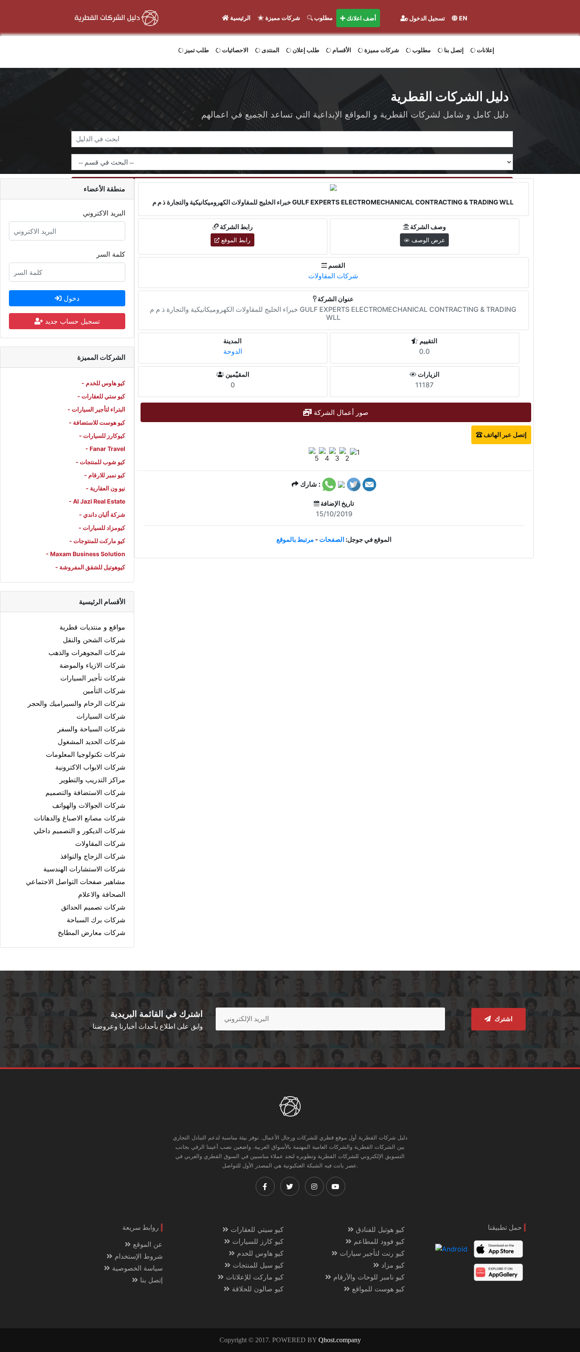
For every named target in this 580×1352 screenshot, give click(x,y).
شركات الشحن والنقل (94, 639)
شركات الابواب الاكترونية (90, 767)
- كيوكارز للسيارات (102, 435)
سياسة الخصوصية (136, 1268)
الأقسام (341, 49)
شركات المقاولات (100, 843)
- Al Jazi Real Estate (97, 501)
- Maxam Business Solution (85, 553)
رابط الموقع (235, 240)
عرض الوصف (427, 240)
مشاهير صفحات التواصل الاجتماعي (75, 881)
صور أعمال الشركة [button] (340, 412)
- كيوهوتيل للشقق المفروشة (90, 567)
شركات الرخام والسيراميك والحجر (76, 703)
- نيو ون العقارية (105, 488)
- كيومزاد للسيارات (102, 527)
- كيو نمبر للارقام (104, 475)
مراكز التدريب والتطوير (92, 779)
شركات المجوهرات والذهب (86, 652)
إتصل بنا (453, 49)
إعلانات (485, 49)
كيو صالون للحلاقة (257, 1289)
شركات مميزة (282, 17)
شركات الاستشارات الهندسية (84, 869)
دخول (70, 298)
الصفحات (331, 539)
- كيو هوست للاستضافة (97, 422)
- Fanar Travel (105, 448)
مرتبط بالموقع (295, 539)
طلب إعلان (305, 49)
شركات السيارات (100, 716)
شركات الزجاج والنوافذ (92, 856)
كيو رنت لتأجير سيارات (371, 1253)
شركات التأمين (104, 690)
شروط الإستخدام (138, 1256)
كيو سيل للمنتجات (257, 1265)
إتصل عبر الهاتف (504, 435)
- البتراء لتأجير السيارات (96, 409)
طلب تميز (196, 49)
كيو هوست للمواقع (377, 1289)
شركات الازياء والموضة (92, 665)
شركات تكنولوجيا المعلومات (85, 754)
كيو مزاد (392, 1265)
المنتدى (269, 49)
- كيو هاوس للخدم (103, 382)
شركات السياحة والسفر (91, 729)
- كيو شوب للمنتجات (100, 461)
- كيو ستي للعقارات (101, 396)
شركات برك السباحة (96, 919)
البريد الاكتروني (104, 213)
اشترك (502, 1019)
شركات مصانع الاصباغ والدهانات (79, 818)
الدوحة (232, 351)
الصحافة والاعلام (101, 894)
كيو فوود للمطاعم (378, 1241)
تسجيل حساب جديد (71, 321)
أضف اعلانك (360, 18)
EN (462, 18)
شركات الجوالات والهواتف (88, 805)
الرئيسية (240, 17)
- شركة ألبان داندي (102, 514)
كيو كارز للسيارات (257, 1241)
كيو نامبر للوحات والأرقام (368, 1277)
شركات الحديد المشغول (91, 741)
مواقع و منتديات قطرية (92, 627)
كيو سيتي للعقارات (256, 1229)
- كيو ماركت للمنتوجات (97, 540)
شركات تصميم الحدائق (93, 907)
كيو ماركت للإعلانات (254, 1277)
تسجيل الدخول (426, 18)
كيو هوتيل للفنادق (379, 1229)
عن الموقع (147, 1244)
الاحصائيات (234, 49)
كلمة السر (110, 254)
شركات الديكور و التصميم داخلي (79, 830)
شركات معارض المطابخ (91, 932)
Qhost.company (339, 1340)
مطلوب (323, 17)
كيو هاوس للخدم (259, 1253)
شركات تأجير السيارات (92, 678)
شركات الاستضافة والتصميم (85, 792)
